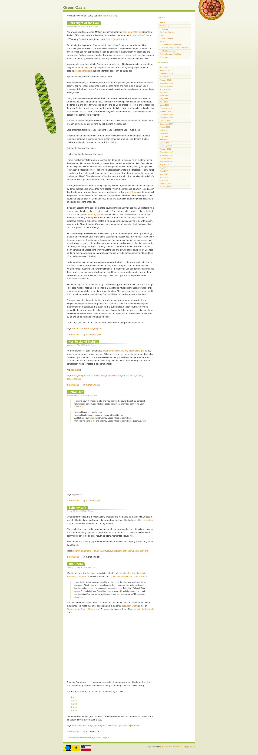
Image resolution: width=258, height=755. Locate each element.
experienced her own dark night (126, 55)
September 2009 (166, 86)
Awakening (164, 26)
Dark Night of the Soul (84, 23)
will (90, 418)
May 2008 (164, 136)
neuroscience (128, 375)
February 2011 (165, 70)
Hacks (162, 41)
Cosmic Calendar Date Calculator (175, 48)
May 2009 (164, 99)
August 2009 (165, 89)
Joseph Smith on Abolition (170, 54)
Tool (144, 421)
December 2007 (166, 152)
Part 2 (74, 700)
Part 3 (74, 704)
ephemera (86, 551)
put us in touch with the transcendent (128, 576)
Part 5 (74, 710)
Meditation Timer (169, 51)
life (104, 551)
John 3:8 (78, 407)
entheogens (99, 725)
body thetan (132, 192)
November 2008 (166, 118)
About (162, 23)
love (109, 551)
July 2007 (164, 168)
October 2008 (165, 121)
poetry (136, 551)
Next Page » (91, 737)
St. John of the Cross (139, 35)
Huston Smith (130, 606)
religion (97, 328)
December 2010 (166, 74)
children (76, 551)
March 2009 (164, 105)
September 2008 (166, 124)
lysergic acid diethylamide (141, 609)
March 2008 (164, 143)
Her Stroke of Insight (83, 341)
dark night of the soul (133, 32)
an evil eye (107, 195)
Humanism (97, 551)
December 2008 (166, 114)
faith (81, 328)
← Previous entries (76, 737)
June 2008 (164, 133)
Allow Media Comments (171, 45)
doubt (75, 328)
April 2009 (164, 102)
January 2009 (165, 111)
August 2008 (165, 127)
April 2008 (164, 140)
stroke (139, 375)
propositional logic (83, 71)
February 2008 (166, 146)
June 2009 (164, 95)
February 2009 (166, 108)
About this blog (110, 16)
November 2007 (166, 155)
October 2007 (165, 158)
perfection (127, 551)
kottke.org (75, 370)
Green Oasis (74, 7)
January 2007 (165, 187)
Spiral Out (75, 392)
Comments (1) (93, 500)
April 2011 (164, 67)
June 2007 (164, 171)
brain (74, 375)
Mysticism (88, 328)
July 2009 (164, 93)
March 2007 (164, 180)
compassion (84, 375)
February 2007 (166, 184)
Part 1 (74, 697)
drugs (90, 725)
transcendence (74, 379)
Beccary (165, 746)
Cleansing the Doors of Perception (83, 609)
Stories (165, 29)
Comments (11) (93, 334)
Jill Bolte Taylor (98, 375)
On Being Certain (95, 214)
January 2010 (165, 80)
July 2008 (164, 130)
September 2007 (166, 162)
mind (108, 375)
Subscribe (164, 57)
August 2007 (165, 165)
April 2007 (164, 177)
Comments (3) (93, 385)
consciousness (79, 725)
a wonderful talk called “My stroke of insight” (123, 351)
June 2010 (164, 77)
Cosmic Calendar (166, 38)
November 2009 (166, 83)
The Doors (75, 564)
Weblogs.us (177, 746)
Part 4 (74, 707)
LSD (109, 725)
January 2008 (165, 149)
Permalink (74, 334)
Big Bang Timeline (167, 32)
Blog (161, 35)
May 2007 (164, 174)
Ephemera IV (77, 507)
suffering (144, 551)
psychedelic (133, 725)
